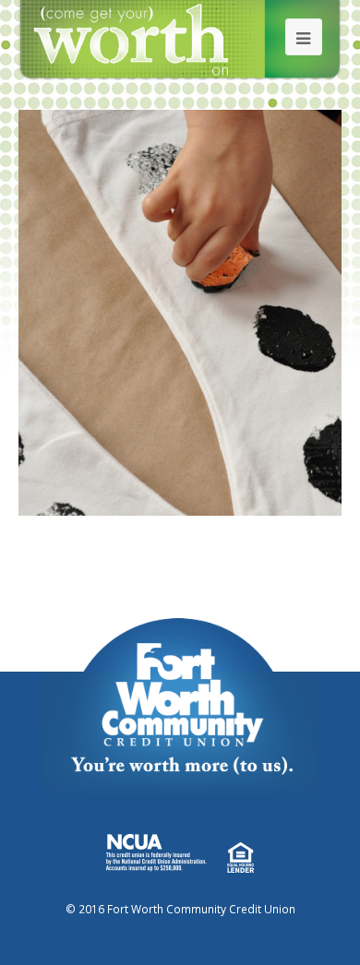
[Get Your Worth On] (180, 38)
